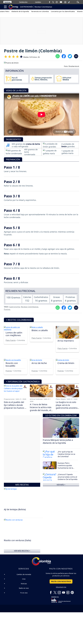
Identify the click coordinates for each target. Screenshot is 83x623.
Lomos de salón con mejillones (14, 334)
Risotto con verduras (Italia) (17, 540)
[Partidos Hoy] (65, 2)
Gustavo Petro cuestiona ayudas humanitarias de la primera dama (65, 466)
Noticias (7, 2)
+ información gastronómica (23, 381)
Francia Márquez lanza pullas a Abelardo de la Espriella (58, 441)
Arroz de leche (39, 363)
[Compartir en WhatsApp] (57, 56)
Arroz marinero (65, 340)
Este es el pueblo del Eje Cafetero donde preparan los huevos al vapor (15, 406)
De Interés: (4, 11)
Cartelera (38, 2)
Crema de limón (65, 363)
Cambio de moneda (24, 574)
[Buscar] (78, 2)
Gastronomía (14, 307)
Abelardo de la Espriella (20, 11)
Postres (7, 309)
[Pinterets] (72, 592)
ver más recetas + (22, 551)
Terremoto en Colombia (40, 11)
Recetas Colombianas (43, 7)
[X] (53, 2)
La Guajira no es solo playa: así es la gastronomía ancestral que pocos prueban (67, 406)
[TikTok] (69, 2)
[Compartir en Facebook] (64, 56)
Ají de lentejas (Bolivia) (15, 509)
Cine (23, 579)
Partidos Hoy (23, 2)
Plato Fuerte (11, 340)
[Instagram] (57, 2)
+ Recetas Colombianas (19, 319)
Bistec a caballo (40, 330)
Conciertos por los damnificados (63, 11)
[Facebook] (49, 2)
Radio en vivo (24, 588)
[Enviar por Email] (76, 56)
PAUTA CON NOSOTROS (61, 581)
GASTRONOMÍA (26, 7)
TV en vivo (24, 593)
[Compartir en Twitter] (70, 56)
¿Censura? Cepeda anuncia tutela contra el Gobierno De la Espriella (67, 476)
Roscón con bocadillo (12, 364)
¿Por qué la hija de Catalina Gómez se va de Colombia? (66, 454)
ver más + (61, 484)
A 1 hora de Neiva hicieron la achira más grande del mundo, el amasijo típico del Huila (41, 409)
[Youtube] (61, 2)
